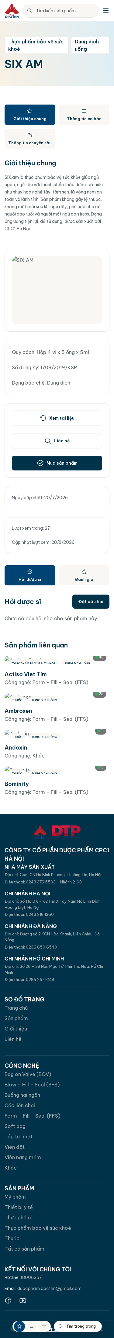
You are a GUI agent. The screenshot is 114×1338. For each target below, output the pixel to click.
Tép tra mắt (19, 1136)
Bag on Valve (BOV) (28, 1074)
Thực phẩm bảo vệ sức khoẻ (38, 1228)
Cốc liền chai (20, 1105)
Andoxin (16, 747)
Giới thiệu (16, 1029)
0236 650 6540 (41, 947)
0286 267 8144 (40, 979)
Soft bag (15, 1126)
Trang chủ (16, 1008)
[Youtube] (22, 1300)
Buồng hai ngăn (22, 1095)
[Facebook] (8, 1300)
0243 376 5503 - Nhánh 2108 (54, 881)
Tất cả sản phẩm (24, 1249)
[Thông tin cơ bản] (31, 1326)
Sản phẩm (16, 1018)
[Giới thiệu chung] (19, 1326)
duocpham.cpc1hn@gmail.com (49, 1288)
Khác (11, 1168)
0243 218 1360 (40, 914)
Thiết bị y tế (19, 1207)
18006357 (31, 1277)
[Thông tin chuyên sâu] (43, 1326)
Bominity (17, 783)
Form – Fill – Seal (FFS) (32, 1116)
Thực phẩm (18, 1218)
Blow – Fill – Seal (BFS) (32, 1085)
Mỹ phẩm (15, 1197)
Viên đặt (15, 1147)
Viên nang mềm (23, 1157)
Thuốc (12, 1238)
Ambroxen (18, 710)
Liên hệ (13, 1039)
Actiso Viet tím (26, 674)
